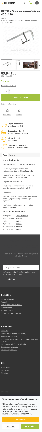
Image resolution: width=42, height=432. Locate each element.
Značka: (9, 22)
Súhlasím (29, 426)
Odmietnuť (10, 426)
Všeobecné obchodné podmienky (13, 334)
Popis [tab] (5, 155)
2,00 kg (19, 221)
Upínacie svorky (22, 216)
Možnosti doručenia (8, 86)
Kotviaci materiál (7, 299)
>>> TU (29, 414)
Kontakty (4, 331)
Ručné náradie (6, 308)
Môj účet (4, 373)
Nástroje (4, 302)
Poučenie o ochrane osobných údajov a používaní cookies (19, 340)
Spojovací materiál (8, 310)
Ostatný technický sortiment (11, 305)
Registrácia (5, 370)
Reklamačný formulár (9, 350)
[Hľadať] (25, 3)
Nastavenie (20, 419)
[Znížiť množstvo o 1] (9, 93)
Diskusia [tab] (12, 155)
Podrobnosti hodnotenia (30, 20)
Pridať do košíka (21, 97)
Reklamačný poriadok (9, 336)
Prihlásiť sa (10, 279)
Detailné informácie (8, 104)
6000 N (18, 229)
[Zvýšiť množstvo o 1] (9, 90)
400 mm (19, 226)
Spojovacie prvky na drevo (11, 313)
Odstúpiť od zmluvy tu (9, 347)
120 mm (19, 218)
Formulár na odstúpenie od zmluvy (14, 344)
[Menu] (37, 3)
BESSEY (19, 224)
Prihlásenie (5, 367)
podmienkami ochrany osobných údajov (19, 273)
